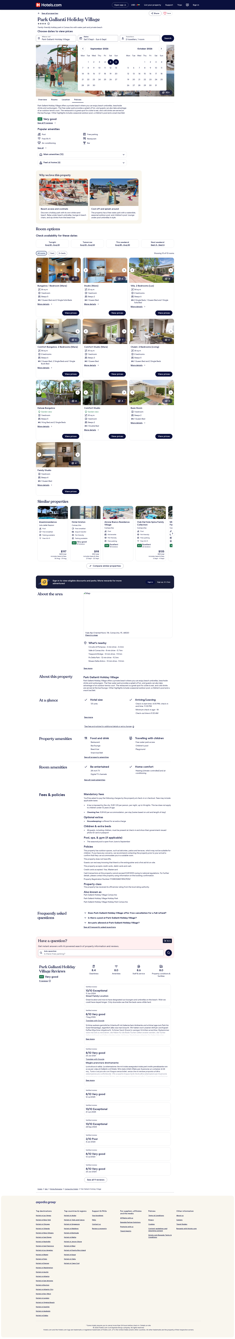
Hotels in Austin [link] (42, 1272)
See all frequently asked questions (100, 927)
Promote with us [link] (126, 1227)
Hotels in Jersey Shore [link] (73, 1242)
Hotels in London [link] (42, 1298)
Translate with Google (95, 1020)
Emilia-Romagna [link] (56, 1189)
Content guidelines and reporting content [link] (157, 1229)
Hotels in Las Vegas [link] (43, 1215)
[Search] (168, 953)
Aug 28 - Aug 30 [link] (122, 245)
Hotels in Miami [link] (42, 1255)
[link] (167, 13)
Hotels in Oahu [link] (70, 1259)
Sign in (196, 5)
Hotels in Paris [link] (41, 1259)
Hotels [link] (40, 1189)
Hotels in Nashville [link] (43, 1242)
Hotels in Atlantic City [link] (44, 1289)
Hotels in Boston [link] (42, 1285)
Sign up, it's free (163, 582)
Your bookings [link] (97, 1215)
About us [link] (180, 1215)
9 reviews (43, 981)
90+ (168, 92)
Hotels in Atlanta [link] (42, 1276)
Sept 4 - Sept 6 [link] (158, 245)
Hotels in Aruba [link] (70, 1215)
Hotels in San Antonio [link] (44, 1281)
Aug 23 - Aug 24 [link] (87, 245)
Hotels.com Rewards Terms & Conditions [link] (160, 1236)
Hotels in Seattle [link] (43, 1307)
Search (167, 38)
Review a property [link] (99, 1228)
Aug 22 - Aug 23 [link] (52, 245)
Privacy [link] (151, 1220)
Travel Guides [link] (181, 1224)
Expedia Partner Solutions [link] (130, 1222)
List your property (152, 5)
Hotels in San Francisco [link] (45, 1246)
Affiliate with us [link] (126, 1218)
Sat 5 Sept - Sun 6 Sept (95, 39)
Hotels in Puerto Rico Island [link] (75, 1250)
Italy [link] (46, 1189)
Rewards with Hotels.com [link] (186, 1228)
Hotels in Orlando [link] (43, 1228)
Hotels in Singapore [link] (72, 1224)
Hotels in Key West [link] (43, 1294)
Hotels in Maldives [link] (71, 1228)
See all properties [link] (50, 13)
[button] (88, 62)
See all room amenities (94, 780)
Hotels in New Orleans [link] (45, 1233)
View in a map (91, 635)
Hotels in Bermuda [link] (71, 1233)
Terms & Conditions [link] (156, 1215)
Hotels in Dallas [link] (42, 1315)
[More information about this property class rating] (48, 23)
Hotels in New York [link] (43, 1220)
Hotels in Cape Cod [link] (71, 1263)
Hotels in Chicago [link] (43, 1224)
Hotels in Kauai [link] (70, 1255)
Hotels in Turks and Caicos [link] (74, 1220)
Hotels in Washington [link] (44, 1268)
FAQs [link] (94, 1220)
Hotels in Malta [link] (70, 1237)
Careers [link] (179, 1220)
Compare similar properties (107, 566)
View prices (71, 313)
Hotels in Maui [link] (69, 1246)
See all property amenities (96, 757)
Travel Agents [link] (125, 1231)
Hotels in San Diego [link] (44, 1237)
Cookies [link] (151, 1224)
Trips (179, 5)
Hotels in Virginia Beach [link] (45, 1302)
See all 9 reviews (45, 123)
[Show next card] (172, 533)
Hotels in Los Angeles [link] (44, 1250)
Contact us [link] (96, 1224)
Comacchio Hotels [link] (71, 1189)
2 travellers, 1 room (135, 39)
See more (88, 668)
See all (41, 148)
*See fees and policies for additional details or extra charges (108, 726)
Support (169, 5)
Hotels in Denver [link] (42, 1263)
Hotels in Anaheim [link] (43, 1311)
